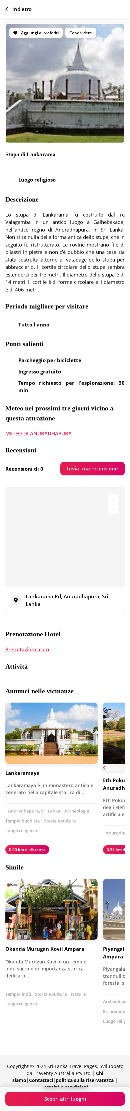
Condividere (80, 33)
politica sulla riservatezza (85, 1080)
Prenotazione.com (27, 649)
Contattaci (41, 1080)
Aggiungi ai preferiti (39, 33)
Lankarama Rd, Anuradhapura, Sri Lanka (67, 600)
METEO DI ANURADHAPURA (38, 433)
